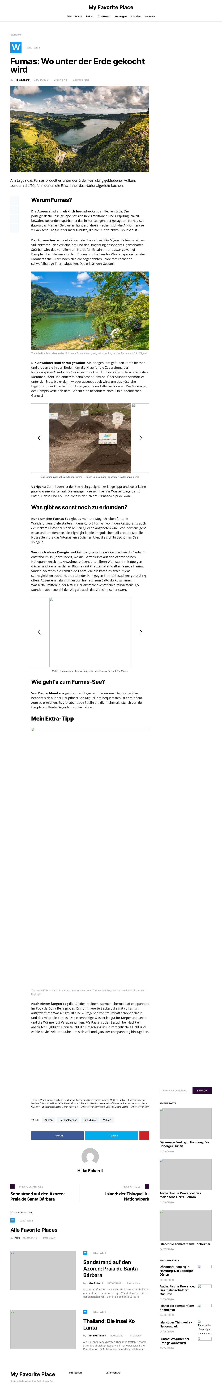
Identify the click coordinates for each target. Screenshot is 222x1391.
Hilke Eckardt (22, 79)
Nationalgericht (68, 1119)
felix (17, 1237)
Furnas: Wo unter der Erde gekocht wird (174, 1341)
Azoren (48, 1119)
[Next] (141, 438)
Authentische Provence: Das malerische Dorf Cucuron (180, 1195)
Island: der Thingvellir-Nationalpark (176, 1324)
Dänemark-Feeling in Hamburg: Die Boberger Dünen (176, 1270)
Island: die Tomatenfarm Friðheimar (185, 1244)
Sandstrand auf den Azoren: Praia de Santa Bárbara (110, 1268)
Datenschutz (113, 1372)
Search (202, 1090)
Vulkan (107, 1119)
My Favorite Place (111, 7)
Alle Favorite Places (33, 1230)
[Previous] (40, 438)
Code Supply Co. (45, 1381)
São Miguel (90, 1119)
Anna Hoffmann (97, 1335)
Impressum (76, 1372)
